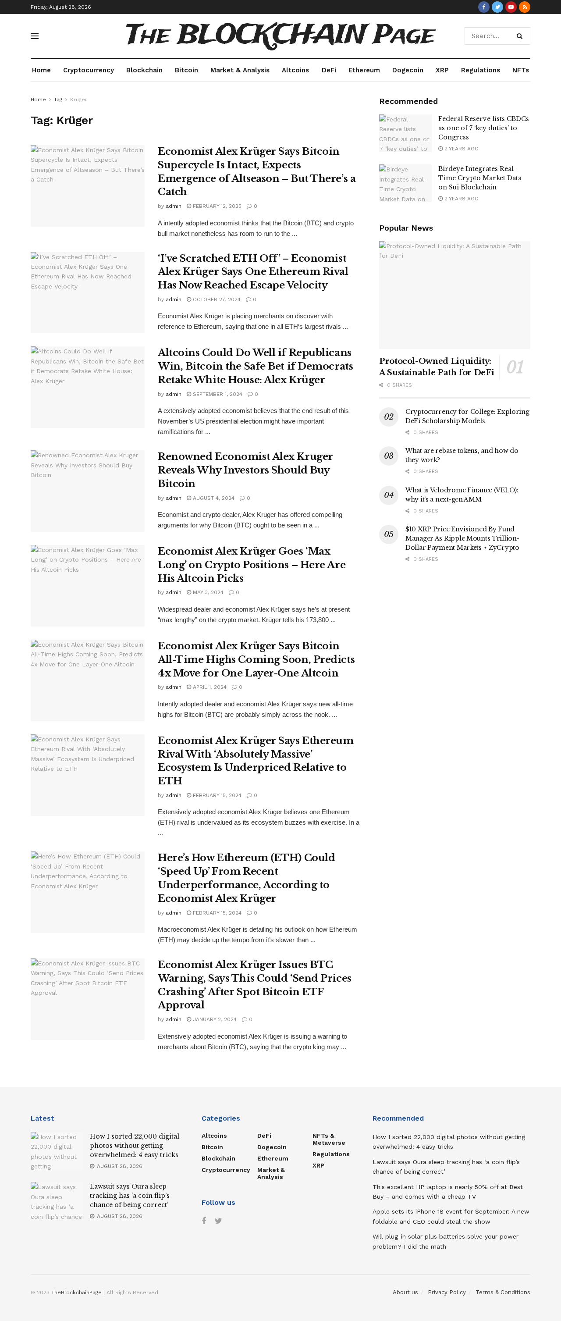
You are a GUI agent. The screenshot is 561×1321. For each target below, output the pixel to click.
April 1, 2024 (209, 687)
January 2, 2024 (214, 1019)
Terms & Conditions (503, 1292)
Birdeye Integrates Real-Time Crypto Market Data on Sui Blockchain (480, 178)
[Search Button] (521, 36)
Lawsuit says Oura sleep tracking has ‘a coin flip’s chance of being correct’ (130, 1195)
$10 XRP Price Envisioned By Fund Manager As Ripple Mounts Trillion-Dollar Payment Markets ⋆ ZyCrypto (462, 538)
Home (41, 70)
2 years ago (461, 149)
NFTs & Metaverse (328, 1139)
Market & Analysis (240, 70)
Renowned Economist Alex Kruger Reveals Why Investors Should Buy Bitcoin (245, 470)
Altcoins (295, 70)
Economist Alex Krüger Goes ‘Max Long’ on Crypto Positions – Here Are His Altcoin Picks (251, 564)
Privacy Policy (447, 1292)
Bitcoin (186, 70)
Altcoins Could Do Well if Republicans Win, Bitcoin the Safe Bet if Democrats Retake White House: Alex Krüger (255, 366)
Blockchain (144, 70)
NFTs (520, 70)
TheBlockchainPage (76, 1292)
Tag (58, 99)
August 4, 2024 (212, 498)
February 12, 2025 (216, 206)
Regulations (480, 70)
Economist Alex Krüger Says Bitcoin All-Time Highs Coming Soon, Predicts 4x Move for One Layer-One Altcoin (256, 659)
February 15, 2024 (216, 795)
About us (405, 1292)
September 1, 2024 (216, 394)
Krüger (78, 99)
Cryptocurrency (88, 70)
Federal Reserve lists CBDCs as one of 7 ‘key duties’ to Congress (483, 128)
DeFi (329, 70)
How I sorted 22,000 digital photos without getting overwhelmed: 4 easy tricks (134, 1145)
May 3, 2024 (207, 592)
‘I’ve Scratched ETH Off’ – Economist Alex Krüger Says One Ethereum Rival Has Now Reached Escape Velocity (253, 272)
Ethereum (364, 70)
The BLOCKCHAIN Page (280, 36)
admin (173, 206)
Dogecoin (407, 70)
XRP (442, 70)
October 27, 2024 (216, 299)
